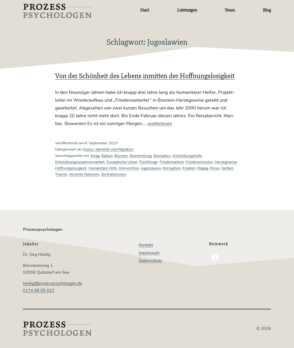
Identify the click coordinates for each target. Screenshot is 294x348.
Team (230, 10)
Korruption (172, 168)
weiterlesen (159, 123)
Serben (227, 168)
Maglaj (202, 168)
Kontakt (146, 245)
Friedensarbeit (172, 161)
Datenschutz (150, 260)
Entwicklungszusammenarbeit (80, 161)
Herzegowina (226, 161)
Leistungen (187, 10)
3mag (94, 155)
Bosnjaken (162, 155)
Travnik (61, 174)
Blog (267, 10)
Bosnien (121, 155)
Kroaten (188, 168)
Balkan (107, 155)
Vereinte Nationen (84, 174)
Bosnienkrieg (141, 155)
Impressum (149, 253)
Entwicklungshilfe (187, 155)
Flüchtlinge (148, 161)
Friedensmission (199, 161)
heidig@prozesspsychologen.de (52, 283)
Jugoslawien (151, 168)
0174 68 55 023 (38, 290)
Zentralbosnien (113, 174)
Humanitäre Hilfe (102, 168)
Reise (215, 168)
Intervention (129, 168)
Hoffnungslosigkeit (71, 168)
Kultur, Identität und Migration (108, 149)
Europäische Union (122, 161)
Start (144, 10)
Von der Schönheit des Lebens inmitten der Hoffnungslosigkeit (145, 75)
